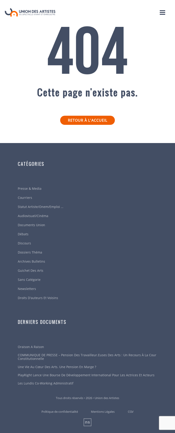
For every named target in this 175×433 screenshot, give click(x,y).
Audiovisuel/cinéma (33, 216)
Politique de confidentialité (59, 412)
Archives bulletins (31, 261)
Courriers (25, 197)
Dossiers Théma (30, 252)
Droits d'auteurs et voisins (38, 298)
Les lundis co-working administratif (45, 383)
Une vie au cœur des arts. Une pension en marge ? (57, 367)
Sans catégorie (29, 279)
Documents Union (31, 225)
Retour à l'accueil (87, 120)
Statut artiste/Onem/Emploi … (40, 207)
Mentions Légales (103, 412)
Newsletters (27, 289)
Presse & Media (29, 188)
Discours (24, 243)
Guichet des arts (30, 270)
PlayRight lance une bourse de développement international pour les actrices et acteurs (86, 375)
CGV (131, 412)
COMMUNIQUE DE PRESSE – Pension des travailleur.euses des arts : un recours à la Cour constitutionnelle (87, 357)
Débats (23, 234)
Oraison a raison (31, 347)
